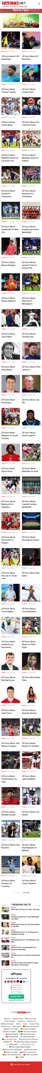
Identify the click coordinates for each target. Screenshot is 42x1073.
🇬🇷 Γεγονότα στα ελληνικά (28, 1039)
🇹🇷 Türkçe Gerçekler (30, 1055)
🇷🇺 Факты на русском (28, 1052)
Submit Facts (5, 1026)
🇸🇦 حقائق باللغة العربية (9, 1039)
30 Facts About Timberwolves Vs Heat (9, 779)
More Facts (17, 1026)
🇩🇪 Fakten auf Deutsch (31, 1026)
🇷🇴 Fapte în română (10, 1052)
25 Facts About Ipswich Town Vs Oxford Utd (29, 265)
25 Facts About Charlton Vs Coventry (8, 883)
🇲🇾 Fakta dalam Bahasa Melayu (20, 1047)
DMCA (18, 1024)
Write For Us (31, 1021)
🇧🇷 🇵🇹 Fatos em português (27, 1032)
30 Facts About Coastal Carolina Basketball (29, 504)
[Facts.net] (14, 3)
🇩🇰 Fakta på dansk (11, 1034)
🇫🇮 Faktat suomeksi (27, 1037)
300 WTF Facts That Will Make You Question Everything (23, 948)
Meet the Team (30, 1019)
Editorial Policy (18, 1019)
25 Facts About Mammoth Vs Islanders (8, 504)
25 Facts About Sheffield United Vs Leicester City (9, 158)
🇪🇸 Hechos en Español (28, 1029)
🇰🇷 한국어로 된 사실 (27, 1044)
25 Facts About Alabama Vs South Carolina (9, 436)
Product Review (9, 1021)
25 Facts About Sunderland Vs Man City (10, 229)
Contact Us (21, 1021)
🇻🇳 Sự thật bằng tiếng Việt (12, 1055)
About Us (7, 1019)
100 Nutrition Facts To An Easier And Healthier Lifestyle (24, 933)
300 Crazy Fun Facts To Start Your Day (25, 909)
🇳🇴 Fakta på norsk (12, 1037)
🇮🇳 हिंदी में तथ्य (7, 1042)
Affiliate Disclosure (7, 1024)
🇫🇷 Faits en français (11, 1029)
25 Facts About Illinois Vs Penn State (29, 644)
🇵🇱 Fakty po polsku (30, 1050)
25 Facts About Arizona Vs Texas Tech (9, 576)
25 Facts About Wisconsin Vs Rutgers (8, 540)
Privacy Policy (34, 1024)
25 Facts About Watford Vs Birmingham (29, 301)
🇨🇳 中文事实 (20, 1057)
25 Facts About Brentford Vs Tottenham (29, 194)
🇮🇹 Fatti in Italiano (9, 1032)
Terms (25, 1024)
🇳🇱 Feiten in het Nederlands (12, 1050)
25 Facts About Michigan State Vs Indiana (30, 158)
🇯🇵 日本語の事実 (12, 1044)
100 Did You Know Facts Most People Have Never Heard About (24, 964)
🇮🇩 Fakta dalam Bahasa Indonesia (25, 1042)
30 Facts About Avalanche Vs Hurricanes (8, 644)
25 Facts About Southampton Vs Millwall (29, 848)
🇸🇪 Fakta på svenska (27, 1034)
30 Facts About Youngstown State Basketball (30, 229)
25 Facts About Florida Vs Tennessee (8, 194)
